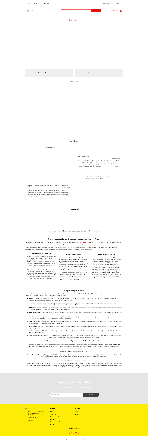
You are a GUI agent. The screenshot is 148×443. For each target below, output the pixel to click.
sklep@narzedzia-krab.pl (34, 417)
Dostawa (52, 411)
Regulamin (53, 419)
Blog (99, 17)
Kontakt (77, 414)
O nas (76, 411)
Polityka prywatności (55, 422)
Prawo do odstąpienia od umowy (58, 416)
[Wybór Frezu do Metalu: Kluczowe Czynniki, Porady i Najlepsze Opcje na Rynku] (98, 190)
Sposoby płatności (54, 414)
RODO (52, 424)
